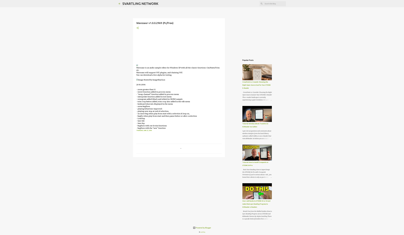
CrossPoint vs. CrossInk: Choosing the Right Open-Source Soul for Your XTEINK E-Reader (256, 85)
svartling (202, 232)
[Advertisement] (179, 48)
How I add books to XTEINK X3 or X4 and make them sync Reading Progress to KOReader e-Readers (256, 204)
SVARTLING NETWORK (140, 3)
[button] (137, 28)
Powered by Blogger (203, 228)
